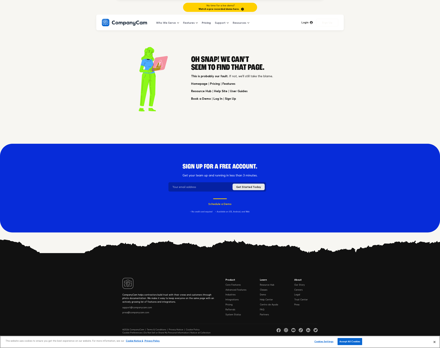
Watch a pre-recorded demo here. (219, 8)
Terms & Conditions (156, 329)
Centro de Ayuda (269, 304)
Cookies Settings (323, 341)
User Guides (239, 91)
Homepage (199, 84)
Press (296, 304)
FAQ (262, 309)
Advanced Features (236, 289)
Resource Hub (201, 91)
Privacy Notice (176, 329)
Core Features (233, 284)
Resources (239, 22)
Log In (217, 99)
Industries (230, 294)
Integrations (232, 299)
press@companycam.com (135, 312)
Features (189, 22)
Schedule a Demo (220, 204)
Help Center (266, 299)
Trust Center (301, 299)
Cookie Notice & (134, 340)
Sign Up (327, 22)
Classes (263, 289)
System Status (233, 314)
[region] (220, 342)
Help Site (220, 91)
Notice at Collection (200, 332)
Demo (263, 294)
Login (305, 22)
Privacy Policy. (152, 340)
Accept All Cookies (349, 341)
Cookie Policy (193, 329)
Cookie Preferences (132, 332)
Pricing (206, 22)
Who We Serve (166, 22)
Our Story (299, 284)
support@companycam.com (137, 307)
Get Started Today (248, 187)
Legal (297, 294)
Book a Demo (201, 99)
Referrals (230, 309)
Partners (264, 314)
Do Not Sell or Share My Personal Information (166, 332)
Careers (298, 289)
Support (220, 22)
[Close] (434, 342)
